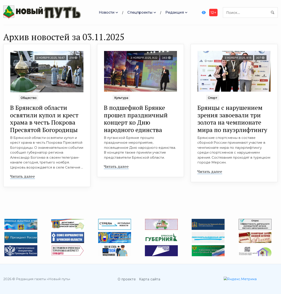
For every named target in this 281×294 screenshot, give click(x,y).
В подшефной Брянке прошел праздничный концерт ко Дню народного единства (136, 118)
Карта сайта (149, 279)
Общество (28, 98)
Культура (121, 98)
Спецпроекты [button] (140, 12)
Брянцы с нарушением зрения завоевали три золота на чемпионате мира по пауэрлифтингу (232, 118)
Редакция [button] (174, 12)
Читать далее (22, 176)
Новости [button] (107, 12)
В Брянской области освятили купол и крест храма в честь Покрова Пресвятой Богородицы (44, 118)
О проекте (127, 279)
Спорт (212, 98)
